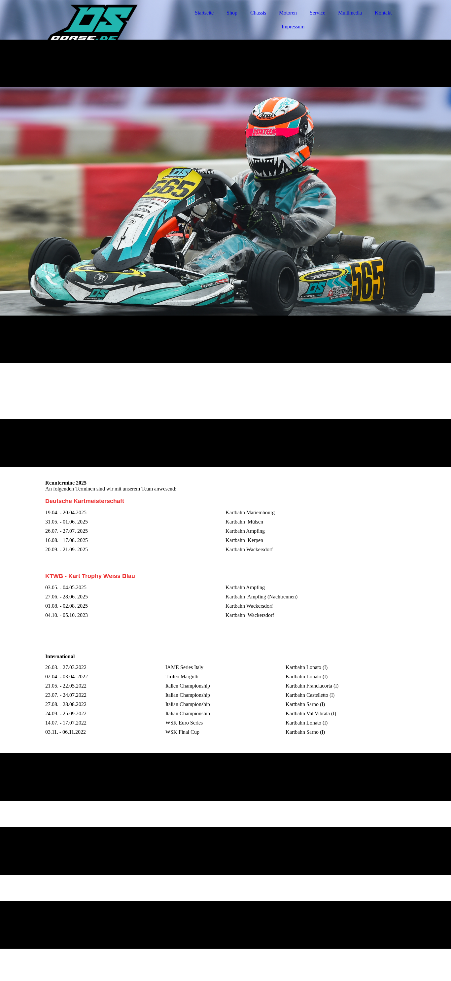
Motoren (288, 13)
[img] (103, 23)
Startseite (204, 13)
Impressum (293, 26)
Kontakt (383, 13)
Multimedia (350, 13)
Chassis (258, 13)
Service (317, 13)
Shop (231, 13)
